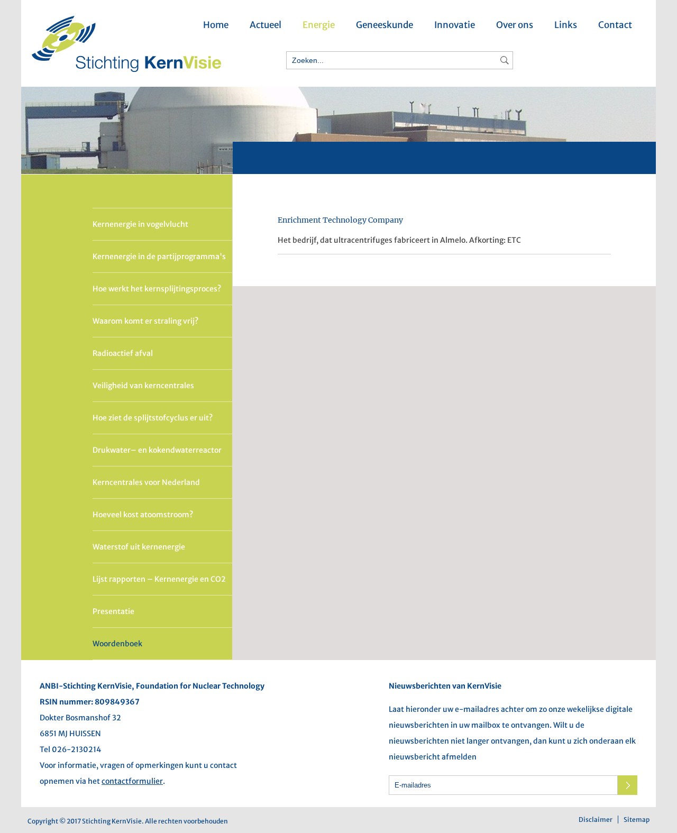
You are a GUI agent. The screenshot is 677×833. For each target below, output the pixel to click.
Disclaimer (595, 819)
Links (565, 25)
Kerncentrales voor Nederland (146, 482)
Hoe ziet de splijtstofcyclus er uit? (153, 418)
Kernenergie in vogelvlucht (140, 224)
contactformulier (132, 781)
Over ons (514, 25)
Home (215, 25)
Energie (319, 25)
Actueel (265, 25)
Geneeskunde (384, 25)
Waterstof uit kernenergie (139, 547)
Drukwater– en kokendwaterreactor (157, 450)
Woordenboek (117, 643)
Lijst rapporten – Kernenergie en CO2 (159, 579)
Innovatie (454, 25)
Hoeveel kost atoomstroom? (143, 514)
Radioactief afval (123, 353)
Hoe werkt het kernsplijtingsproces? (157, 289)
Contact (615, 25)
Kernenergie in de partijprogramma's (159, 256)
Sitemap (636, 819)
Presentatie (113, 611)
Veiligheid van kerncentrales (143, 385)
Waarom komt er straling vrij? (145, 321)
